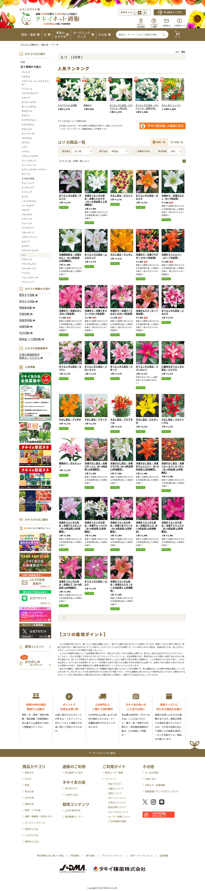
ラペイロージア (29, 268)
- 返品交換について (116, 807)
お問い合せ (150, 778)
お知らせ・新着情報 (155, 785)
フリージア (27, 223)
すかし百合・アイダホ (70, 419)
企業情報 (163, 855)
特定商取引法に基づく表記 (50, 855)
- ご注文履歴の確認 (116, 821)
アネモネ (26, 76)
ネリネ (25, 196)
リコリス (26, 272)
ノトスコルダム (29, 201)
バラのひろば (31, 835)
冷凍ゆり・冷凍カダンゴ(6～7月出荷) (70, 312)
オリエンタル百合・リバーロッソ (147, 368)
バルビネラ (27, 214)
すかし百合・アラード (96, 419)
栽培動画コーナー (74, 816)
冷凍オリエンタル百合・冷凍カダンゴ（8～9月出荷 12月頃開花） (146, 527)
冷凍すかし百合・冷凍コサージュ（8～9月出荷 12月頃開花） (96, 466)
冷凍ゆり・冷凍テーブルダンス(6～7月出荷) (121, 312)
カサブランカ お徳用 (67, 105)
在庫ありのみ (143, 151)
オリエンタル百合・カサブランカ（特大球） (121, 107)
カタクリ (26, 115)
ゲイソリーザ (28, 133)
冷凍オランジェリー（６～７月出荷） (171, 256)
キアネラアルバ (29, 119)
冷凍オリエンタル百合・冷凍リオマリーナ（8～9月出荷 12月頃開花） (121, 527)
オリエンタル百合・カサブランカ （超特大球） (146, 107)
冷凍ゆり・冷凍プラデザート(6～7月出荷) (147, 256)
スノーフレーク (29, 165)
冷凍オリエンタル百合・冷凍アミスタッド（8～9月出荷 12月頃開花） (70, 527)
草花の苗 (29, 791)
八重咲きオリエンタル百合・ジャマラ (172, 368)
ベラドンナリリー (30, 236)
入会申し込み (71, 794)
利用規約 (74, 855)
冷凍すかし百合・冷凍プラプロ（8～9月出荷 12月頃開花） (121, 466)
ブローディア (28, 232)
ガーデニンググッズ (35, 822)
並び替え (66, 151)
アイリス (26, 72)
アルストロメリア (30, 93)
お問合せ (166, 25)
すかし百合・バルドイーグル (172, 421)
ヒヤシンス (27, 218)
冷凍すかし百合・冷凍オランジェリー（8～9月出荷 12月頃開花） (147, 466)
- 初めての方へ (114, 783)
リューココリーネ (30, 277)
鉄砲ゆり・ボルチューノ (70, 465)
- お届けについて (115, 788)
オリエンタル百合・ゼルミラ (147, 197)
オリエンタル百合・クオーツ (121, 368)
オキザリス (27, 111)
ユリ (24, 254)
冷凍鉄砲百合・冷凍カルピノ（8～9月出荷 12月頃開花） (70, 257)
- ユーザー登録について (119, 816)
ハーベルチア (28, 205)
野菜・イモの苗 (33, 810)
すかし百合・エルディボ (147, 421)
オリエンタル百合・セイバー (70, 368)
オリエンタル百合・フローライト (96, 368)
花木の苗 (29, 797)
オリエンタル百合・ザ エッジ (70, 197)
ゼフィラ (26, 174)
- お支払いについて (116, 802)
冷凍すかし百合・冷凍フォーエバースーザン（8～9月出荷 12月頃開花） (172, 468)
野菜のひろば (31, 829)
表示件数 (162, 151)
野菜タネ (29, 772)
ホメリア (26, 241)
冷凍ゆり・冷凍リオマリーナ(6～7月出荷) (96, 312)
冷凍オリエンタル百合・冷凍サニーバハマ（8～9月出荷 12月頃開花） (96, 527)
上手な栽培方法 (73, 810)
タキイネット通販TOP (29, 44)
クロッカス (27, 129)
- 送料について (114, 793)
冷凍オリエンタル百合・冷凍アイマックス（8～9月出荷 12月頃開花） (172, 527)
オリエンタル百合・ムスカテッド (96, 256)
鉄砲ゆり (88, 105)
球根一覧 (44, 44)
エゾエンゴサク (29, 102)
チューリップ (28, 182)
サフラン (26, 142)
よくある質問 (151, 772)
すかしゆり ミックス (171, 105)
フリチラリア (28, 227)
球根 (22, 62)
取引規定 (90, 855)
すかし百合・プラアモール (121, 421)
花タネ (28, 778)
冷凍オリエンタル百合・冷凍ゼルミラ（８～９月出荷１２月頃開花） (121, 586)
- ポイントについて (116, 797)
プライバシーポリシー (112, 855)
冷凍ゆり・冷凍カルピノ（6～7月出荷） (172, 197)
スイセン (26, 151)
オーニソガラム (29, 106)
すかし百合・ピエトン (121, 195)
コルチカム (27, 138)
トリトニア (27, 191)
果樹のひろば (31, 841)
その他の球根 (28, 178)
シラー (25, 146)
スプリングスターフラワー (34, 169)
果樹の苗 (29, 803)
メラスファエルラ (30, 250)
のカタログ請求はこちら (37, 528)
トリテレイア (28, 187)
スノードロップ (29, 160)
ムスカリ (26, 245)
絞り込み (103, 151)
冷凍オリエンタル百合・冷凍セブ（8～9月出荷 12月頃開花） (70, 584)
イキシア (26, 97)
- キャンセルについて (117, 811)
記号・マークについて (141, 855)
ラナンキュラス (29, 263)
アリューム (27, 88)
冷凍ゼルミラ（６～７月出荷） (147, 312)
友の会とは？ (71, 788)
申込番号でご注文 (74, 772)
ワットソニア (28, 281)
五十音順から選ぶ (30, 67)
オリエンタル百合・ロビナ (96, 583)
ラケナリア (27, 259)
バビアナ (26, 209)
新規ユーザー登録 (114, 772)
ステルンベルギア (30, 155)
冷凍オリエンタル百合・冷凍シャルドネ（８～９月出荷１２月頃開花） (96, 200)
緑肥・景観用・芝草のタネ (38, 816)
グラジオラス (28, 124)
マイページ (110, 778)
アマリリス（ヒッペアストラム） (35, 83)
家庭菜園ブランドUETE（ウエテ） (162, 791)
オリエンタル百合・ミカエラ (172, 312)
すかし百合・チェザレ (121, 254)
